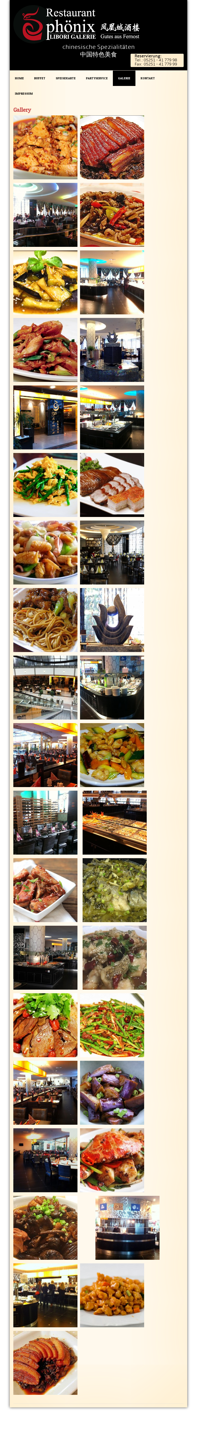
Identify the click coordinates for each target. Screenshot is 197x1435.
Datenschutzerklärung (139, 1413)
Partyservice (97, 78)
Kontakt (148, 78)
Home (19, 78)
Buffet (39, 78)
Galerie (124, 78)
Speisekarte (66, 78)
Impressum (24, 93)
